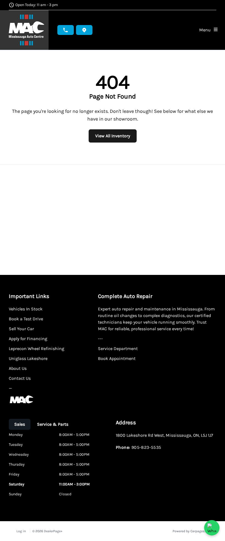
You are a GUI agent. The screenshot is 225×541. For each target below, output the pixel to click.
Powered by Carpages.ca (191, 531)
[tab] (19, 424)
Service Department (118, 348)
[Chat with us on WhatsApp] (212, 527)
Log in (21, 531)
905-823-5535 (146, 447)
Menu (206, 29)
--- (100, 338)
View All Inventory (112, 135)
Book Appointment (117, 358)
